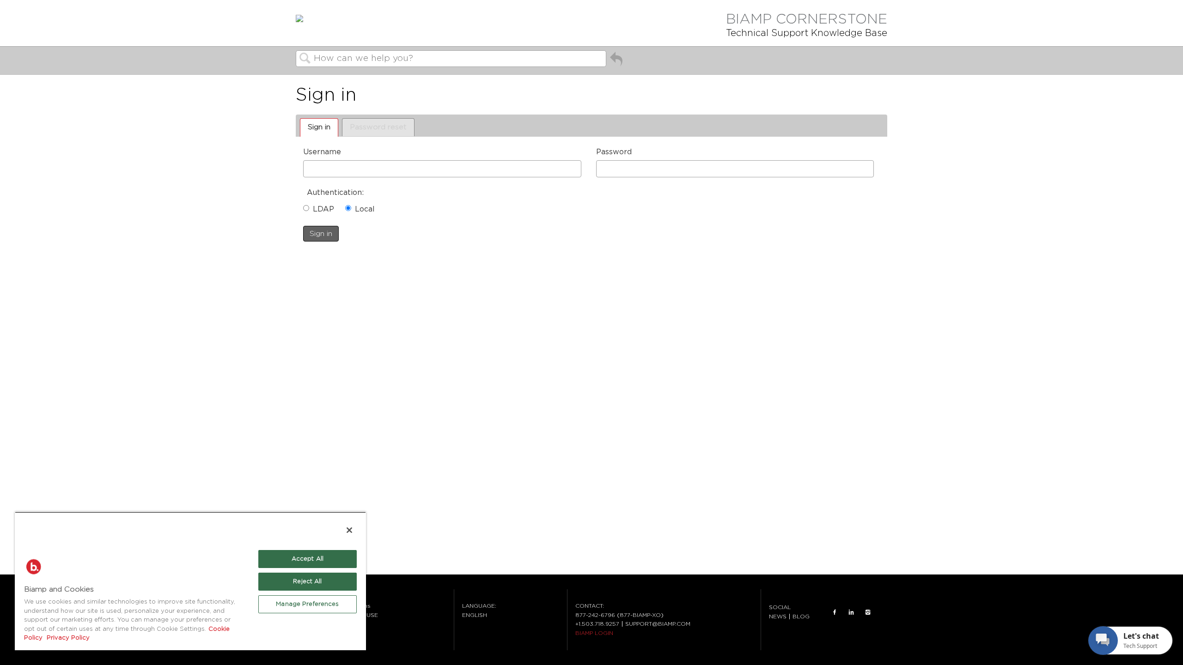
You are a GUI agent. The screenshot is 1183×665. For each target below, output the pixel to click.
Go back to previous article (616, 61)
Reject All (307, 582)
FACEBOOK (834, 612)
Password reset (378, 127)
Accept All (307, 559)
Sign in (319, 127)
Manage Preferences (307, 604)
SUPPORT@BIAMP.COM (657, 624)
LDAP (323, 209)
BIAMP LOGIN (594, 633)
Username (322, 152)
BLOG (801, 616)
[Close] (349, 530)
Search (305, 59)
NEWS (778, 616)
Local (365, 209)
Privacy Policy (67, 638)
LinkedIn (851, 612)
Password (614, 152)
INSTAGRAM (868, 612)
